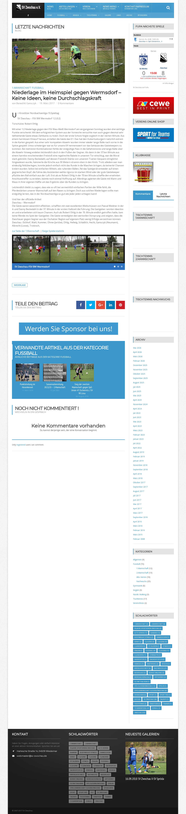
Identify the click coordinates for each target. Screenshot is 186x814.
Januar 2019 (138, 460)
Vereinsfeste (138, 603)
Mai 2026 (137, 348)
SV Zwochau (150, 699)
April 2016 (137, 521)
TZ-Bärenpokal (141, 708)
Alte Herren (141, 577)
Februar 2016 (139, 530)
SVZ (137, 699)
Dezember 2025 (140, 365)
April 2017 (137, 508)
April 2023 (137, 426)
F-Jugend (162, 642)
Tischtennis (138, 598)
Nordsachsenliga (142, 677)
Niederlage (20, 285)
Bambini (155, 633)
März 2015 (137, 534)
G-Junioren (140, 655)
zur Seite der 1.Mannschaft (25, 230)
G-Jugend (164, 651)
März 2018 (137, 478)
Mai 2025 (137, 395)
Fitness (167, 646)
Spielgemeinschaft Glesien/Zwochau (150, 690)
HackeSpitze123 (157, 659)
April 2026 (137, 352)
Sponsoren (142, 15)
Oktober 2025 (139, 374)
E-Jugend (149, 642)
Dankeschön (163, 637)
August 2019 (138, 452)
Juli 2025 (136, 387)
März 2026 (137, 356)
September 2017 (140, 486)
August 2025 (138, 382)
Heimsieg (139, 664)
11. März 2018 (27, 390)
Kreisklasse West (142, 668)
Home (49, 15)
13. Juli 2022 (54, 390)
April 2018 (137, 473)
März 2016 (137, 526)
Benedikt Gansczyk (26, 103)
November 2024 (140, 404)
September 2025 (140, 378)
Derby (137, 642)
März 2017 (137, 513)
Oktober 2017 (139, 482)
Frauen (138, 651)
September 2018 (140, 469)
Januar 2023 (138, 439)
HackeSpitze (140, 659)
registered (21, 444)
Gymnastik (137, 585)
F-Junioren (139, 646)
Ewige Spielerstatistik (53, 230)
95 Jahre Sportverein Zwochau (147, 628)
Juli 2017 (136, 495)
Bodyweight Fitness (143, 637)
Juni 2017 (137, 500)
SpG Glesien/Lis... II (155, 41)
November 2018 (140, 465)
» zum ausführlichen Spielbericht (153, 76)
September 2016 (140, 517)
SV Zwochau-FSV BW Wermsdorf (32, 266)
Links (119, 15)
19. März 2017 (47, 103)
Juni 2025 (137, 391)
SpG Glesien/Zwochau (144, 686)
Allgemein (137, 559)
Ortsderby (160, 677)
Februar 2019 (139, 456)
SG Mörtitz (143, 68)
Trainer (167, 704)
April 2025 (137, 400)
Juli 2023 (136, 413)
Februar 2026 (139, 361)
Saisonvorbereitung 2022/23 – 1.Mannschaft (54, 385)
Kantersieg (152, 664)
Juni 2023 (137, 417)
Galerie (108, 15)
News (50, 7)
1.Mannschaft (21, 87)
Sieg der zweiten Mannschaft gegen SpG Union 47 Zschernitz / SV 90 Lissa (82, 388)
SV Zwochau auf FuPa (141, 87)
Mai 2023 (137, 421)
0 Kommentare (66, 103)
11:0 (171, 39)
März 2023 (137, 430)
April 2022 (137, 447)
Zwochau (142, 41)
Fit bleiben (153, 646)
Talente (164, 699)
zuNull (156, 708)
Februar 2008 (139, 539)
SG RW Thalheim (141, 682)
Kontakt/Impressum (137, 7)
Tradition (155, 704)
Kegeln (136, 590)
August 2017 (138, 491)
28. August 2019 (82, 396)
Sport (152, 695)
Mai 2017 (137, 504)
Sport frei (165, 695)
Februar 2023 (139, 434)
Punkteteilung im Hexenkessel (27, 385)
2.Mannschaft (142, 572)
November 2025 (140, 369)
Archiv (129, 15)
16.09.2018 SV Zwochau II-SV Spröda (144, 779)
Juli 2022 (136, 443)
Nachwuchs (141, 581)
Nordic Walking (139, 594)
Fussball (38, 87)
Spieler (162, 686)
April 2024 (137, 408)
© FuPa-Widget (168, 83)
